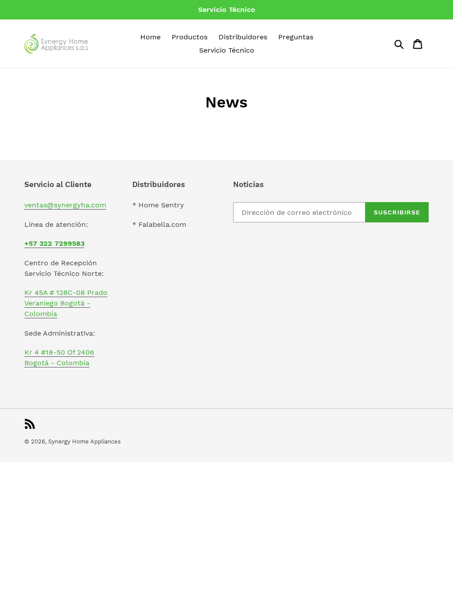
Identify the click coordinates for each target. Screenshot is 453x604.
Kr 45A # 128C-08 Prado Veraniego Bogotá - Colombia (65, 303)
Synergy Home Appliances (84, 441)
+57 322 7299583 (54, 243)
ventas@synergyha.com (65, 205)
